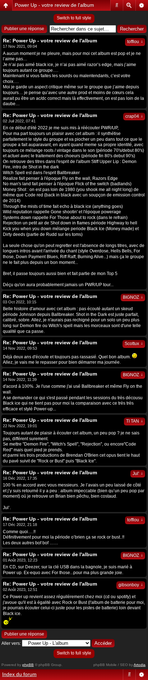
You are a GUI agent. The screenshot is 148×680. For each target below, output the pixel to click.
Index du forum (19, 674)
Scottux (134, 343)
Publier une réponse (24, 28)
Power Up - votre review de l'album (54, 5)
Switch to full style (74, 17)
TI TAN (134, 421)
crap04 (134, 116)
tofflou (135, 41)
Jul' (138, 473)
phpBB (28, 665)
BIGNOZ (133, 297)
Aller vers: (11, 643)
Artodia (139, 665)
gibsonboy (131, 584)
